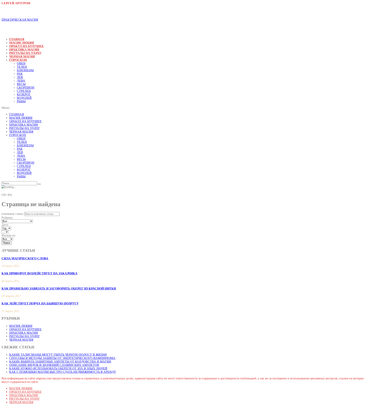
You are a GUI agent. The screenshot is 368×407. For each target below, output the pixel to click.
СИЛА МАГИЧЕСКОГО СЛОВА (25, 258)
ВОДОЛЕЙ (24, 97)
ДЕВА (21, 80)
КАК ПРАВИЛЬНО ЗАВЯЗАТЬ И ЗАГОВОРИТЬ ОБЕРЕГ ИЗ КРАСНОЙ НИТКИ (59, 288)
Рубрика (7, 217)
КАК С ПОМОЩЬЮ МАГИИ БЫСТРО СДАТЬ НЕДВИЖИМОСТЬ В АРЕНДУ (62, 371)
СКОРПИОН (25, 87)
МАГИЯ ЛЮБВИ (21, 42)
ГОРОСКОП (18, 60)
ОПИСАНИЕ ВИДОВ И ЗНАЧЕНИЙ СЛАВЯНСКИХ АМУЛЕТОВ (54, 365)
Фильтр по (8, 235)
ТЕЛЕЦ (22, 66)
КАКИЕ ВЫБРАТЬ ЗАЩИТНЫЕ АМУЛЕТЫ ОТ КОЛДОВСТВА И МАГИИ (60, 361)
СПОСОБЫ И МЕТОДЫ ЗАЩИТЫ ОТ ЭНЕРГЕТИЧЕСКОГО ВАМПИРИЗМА (62, 358)
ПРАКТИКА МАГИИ (24, 49)
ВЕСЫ (21, 84)
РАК (20, 73)
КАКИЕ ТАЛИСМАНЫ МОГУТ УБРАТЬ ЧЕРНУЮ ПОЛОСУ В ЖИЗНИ (58, 354)
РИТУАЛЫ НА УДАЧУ (25, 53)
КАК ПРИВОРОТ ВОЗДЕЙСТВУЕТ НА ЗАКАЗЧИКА (39, 273)
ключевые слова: (12, 213)
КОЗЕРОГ (23, 94)
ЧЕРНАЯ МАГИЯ (22, 56)
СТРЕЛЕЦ (24, 91)
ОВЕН (21, 63)
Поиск (6, 242)
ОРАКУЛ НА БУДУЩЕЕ (26, 46)
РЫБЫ (21, 101)
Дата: (5, 224)
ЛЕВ (20, 77)
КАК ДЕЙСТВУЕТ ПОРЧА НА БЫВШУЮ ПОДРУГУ (40, 303)
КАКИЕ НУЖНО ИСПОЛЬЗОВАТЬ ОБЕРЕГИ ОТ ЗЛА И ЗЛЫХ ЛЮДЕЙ (58, 368)
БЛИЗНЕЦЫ (25, 70)
